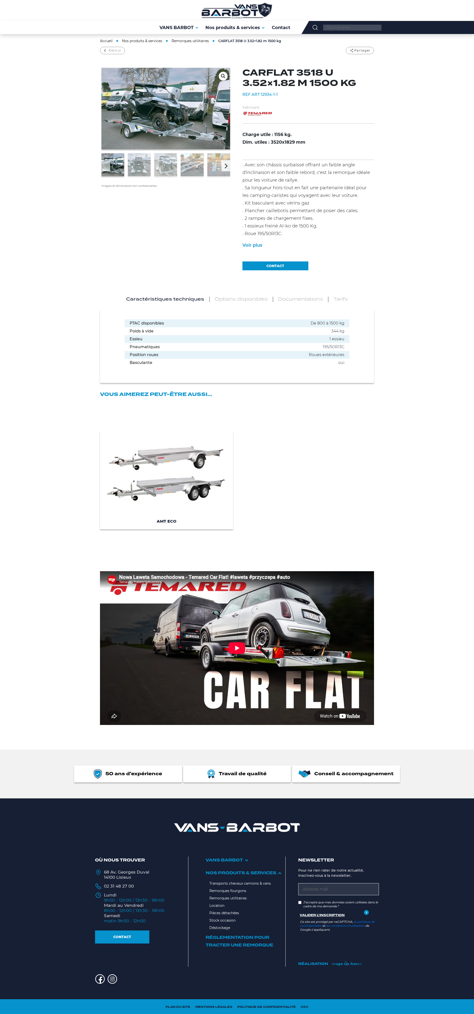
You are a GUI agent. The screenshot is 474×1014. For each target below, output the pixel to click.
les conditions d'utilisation (345, 926)
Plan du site (178, 1007)
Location (216, 905)
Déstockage (219, 928)
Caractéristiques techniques (165, 299)
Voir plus (252, 245)
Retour (115, 50)
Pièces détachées (224, 913)
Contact (122, 937)
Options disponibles (241, 299)
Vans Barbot (224, 860)
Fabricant (250, 107)
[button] (223, 76)
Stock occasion (222, 920)
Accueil (106, 41)
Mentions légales (213, 1007)
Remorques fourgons (227, 891)
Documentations (300, 299)
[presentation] (105, 165)
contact (275, 266)
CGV (304, 1007)
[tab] (165, 299)
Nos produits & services (142, 41)
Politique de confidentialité (266, 1007)
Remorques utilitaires (190, 41)
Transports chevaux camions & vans (240, 883)
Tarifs (341, 299)
